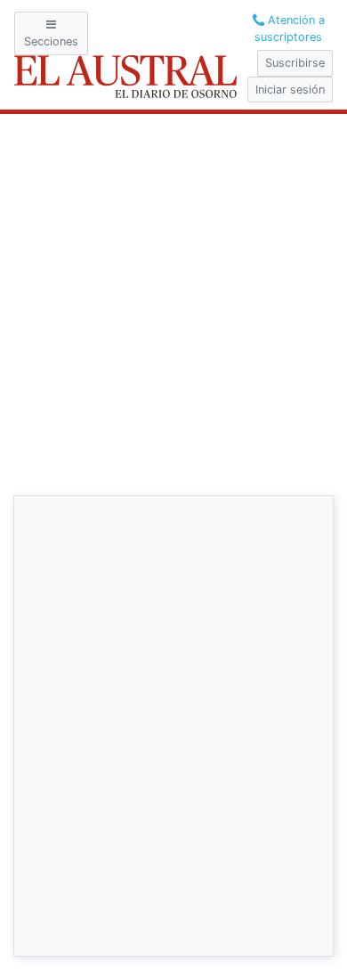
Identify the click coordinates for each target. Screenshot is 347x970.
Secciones (51, 41)
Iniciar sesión (290, 89)
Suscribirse (295, 62)
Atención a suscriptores (289, 28)
